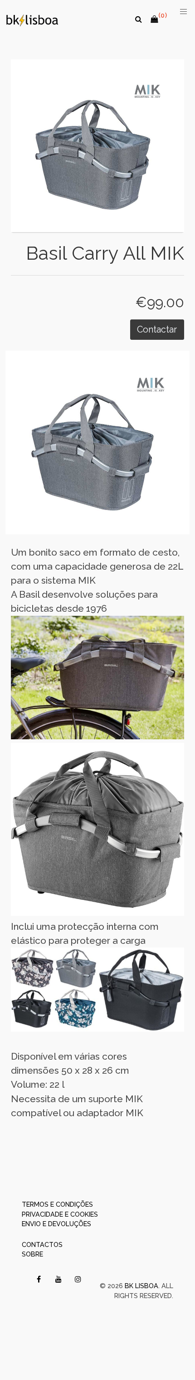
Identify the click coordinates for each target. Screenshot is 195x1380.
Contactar (157, 329)
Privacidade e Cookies (60, 1214)
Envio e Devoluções (56, 1224)
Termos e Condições (57, 1204)
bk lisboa (141, 1286)
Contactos (42, 1244)
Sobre (32, 1254)
